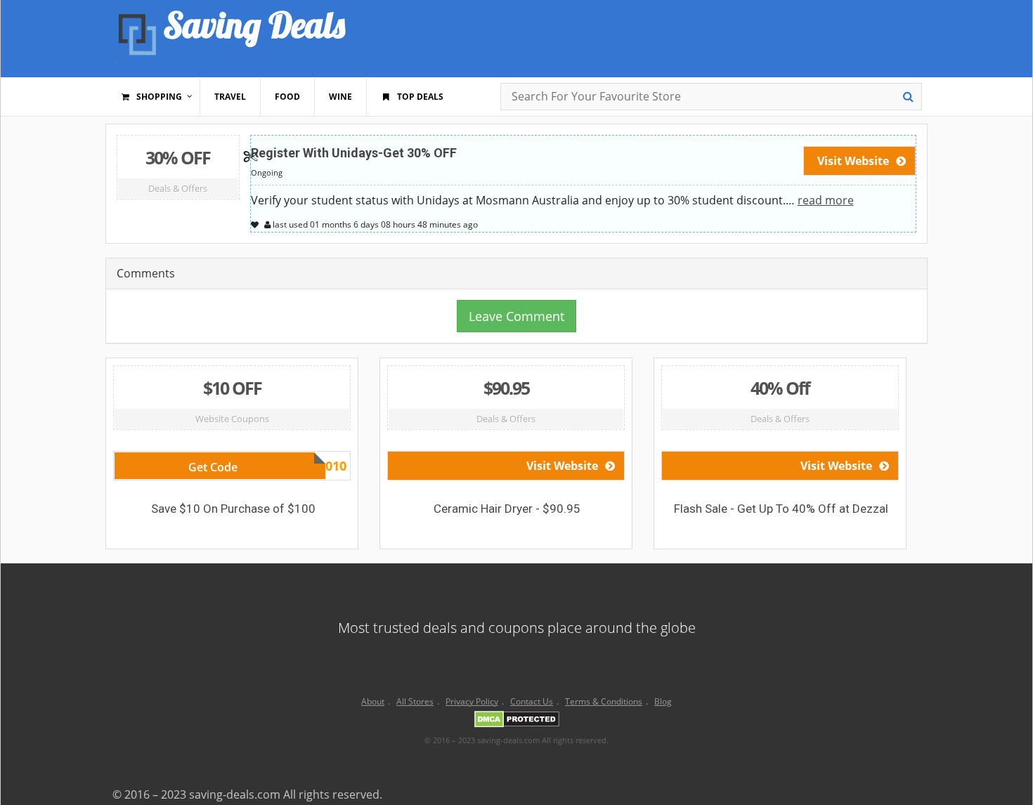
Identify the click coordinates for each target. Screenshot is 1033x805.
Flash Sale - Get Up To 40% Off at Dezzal (781, 509)
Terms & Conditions (603, 701)
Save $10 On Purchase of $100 (233, 509)
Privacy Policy (472, 701)
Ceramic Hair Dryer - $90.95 (507, 509)
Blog (663, 701)
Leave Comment (516, 316)
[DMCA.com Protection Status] (516, 721)
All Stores (415, 701)
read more (826, 200)
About (372, 701)
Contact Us (531, 701)
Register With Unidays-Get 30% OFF (354, 152)
